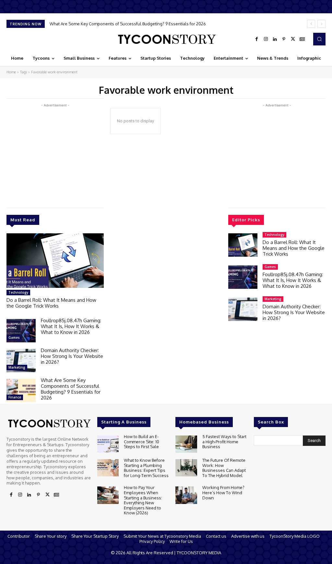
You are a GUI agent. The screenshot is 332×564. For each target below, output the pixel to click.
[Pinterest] (284, 39)
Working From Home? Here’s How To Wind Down (223, 492)
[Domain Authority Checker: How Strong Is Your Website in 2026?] (21, 360)
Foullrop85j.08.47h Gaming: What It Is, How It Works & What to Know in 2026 (71, 326)
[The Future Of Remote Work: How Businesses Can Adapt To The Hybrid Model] (186, 467)
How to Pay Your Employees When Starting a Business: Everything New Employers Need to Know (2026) (143, 500)
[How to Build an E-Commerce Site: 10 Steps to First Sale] (108, 444)
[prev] (311, 24)
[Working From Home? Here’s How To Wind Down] (186, 495)
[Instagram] (265, 39)
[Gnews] (302, 39)
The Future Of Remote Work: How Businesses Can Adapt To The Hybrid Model (224, 468)
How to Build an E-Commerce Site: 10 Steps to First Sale (141, 441)
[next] (321, 24)
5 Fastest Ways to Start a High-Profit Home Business (224, 441)
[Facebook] (256, 39)
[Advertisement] (55, 154)
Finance (14, 397)
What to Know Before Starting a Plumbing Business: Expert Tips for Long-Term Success (146, 468)
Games (14, 337)
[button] (319, 39)
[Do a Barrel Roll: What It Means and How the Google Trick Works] (55, 260)
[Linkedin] (274, 39)
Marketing (16, 367)
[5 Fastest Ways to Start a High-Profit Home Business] (186, 444)
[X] (293, 39)
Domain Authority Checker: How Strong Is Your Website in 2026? (72, 356)
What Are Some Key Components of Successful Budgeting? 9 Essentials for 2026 (128, 23)
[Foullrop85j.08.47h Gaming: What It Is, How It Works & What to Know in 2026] (21, 330)
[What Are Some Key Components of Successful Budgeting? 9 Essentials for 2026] (21, 390)
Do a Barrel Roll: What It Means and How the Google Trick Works (51, 303)
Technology (18, 292)
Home (11, 72)
